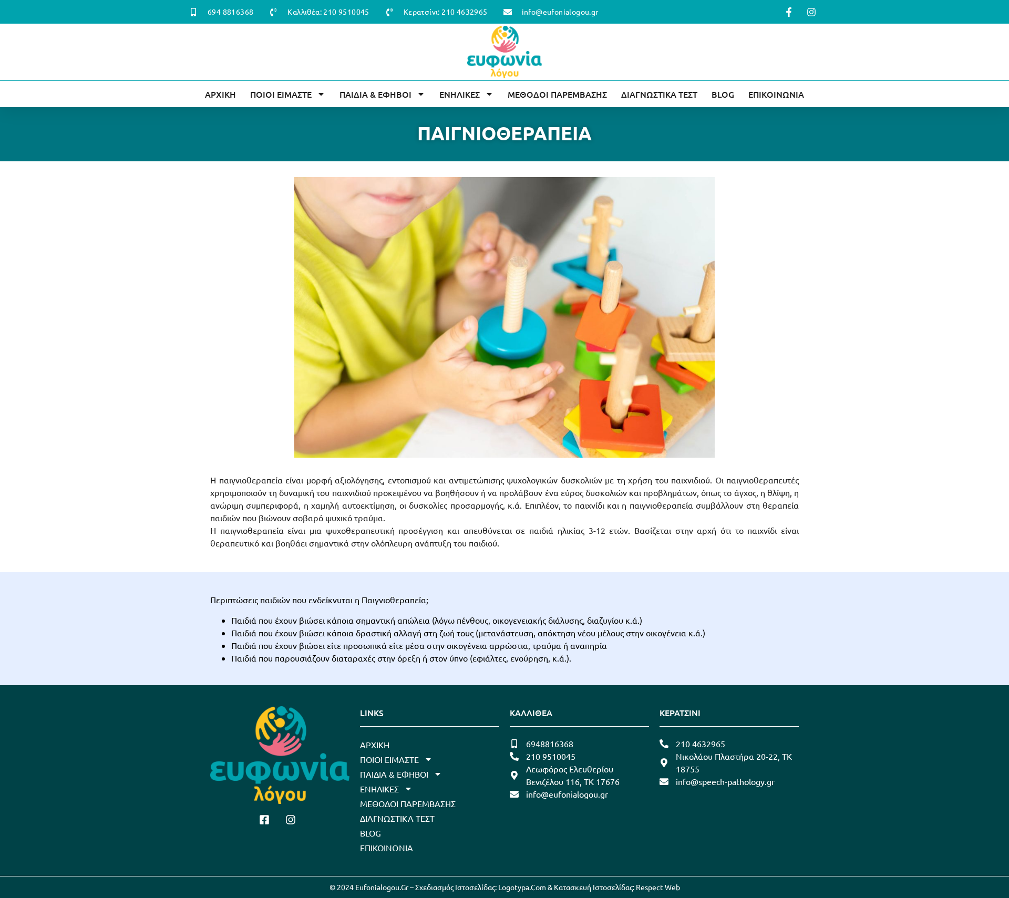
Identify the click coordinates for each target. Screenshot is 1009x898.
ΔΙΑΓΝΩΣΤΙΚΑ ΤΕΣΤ (659, 94)
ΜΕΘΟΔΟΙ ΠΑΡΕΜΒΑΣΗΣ (557, 94)
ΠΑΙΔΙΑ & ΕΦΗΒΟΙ (375, 94)
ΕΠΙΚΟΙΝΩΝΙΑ (776, 94)
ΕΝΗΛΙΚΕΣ (459, 94)
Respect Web (658, 887)
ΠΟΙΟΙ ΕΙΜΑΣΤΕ (281, 94)
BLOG (723, 94)
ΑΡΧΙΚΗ (220, 94)
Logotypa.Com (522, 887)
